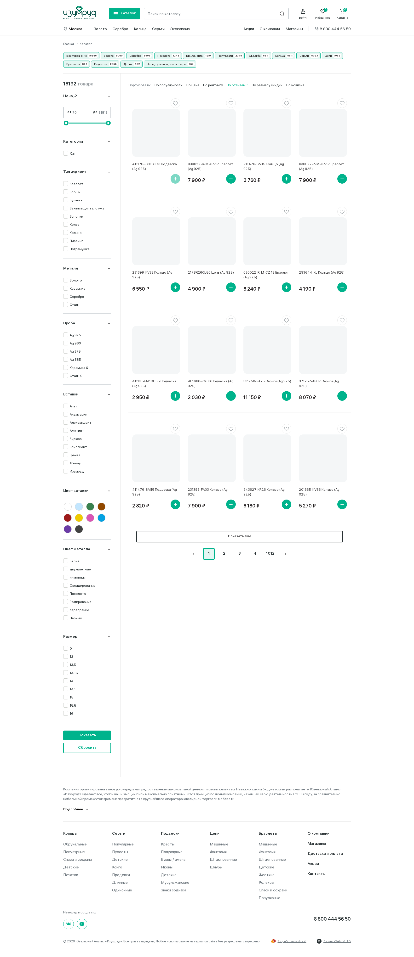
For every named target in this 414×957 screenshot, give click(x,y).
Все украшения (76, 55)
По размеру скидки (267, 85)
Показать (87, 735)
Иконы (166, 867)
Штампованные (223, 859)
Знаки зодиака (173, 890)
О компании (270, 28)
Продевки (121, 874)
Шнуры (216, 867)
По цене (192, 85)
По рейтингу (213, 85)
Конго (117, 867)
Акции (248, 28)
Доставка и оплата (325, 854)
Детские (71, 867)
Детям (128, 64)
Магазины (294, 28)
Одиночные (122, 890)
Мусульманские (175, 882)
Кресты (167, 844)
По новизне (295, 85)
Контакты (316, 874)
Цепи (328, 55)
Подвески (101, 64)
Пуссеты (120, 851)
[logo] (79, 12)
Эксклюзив (180, 28)
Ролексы (266, 882)
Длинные (120, 882)
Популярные (74, 851)
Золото (100, 28)
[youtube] (82, 924)
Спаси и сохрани (77, 859)
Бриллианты (194, 55)
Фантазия (218, 851)
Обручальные (75, 844)
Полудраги (225, 55)
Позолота (164, 55)
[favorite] (175, 103)
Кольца (140, 28)
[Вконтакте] (68, 924)
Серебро (120, 28)
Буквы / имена (173, 859)
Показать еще (239, 536)
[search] (282, 14)
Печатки (70, 874)
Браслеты (73, 64)
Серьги (158, 28)
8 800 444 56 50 (335, 28)
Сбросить (87, 748)
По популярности (169, 85)
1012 (270, 554)
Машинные (219, 844)
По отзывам (236, 85)
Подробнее (73, 809)
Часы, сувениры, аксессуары (166, 64)
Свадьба (255, 55)
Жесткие (267, 874)
